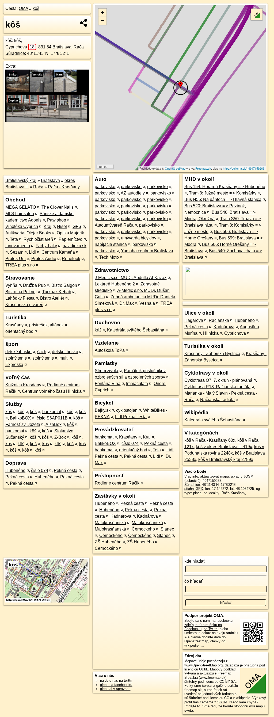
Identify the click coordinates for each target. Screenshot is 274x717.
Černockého (143, 529)
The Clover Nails (57, 207)
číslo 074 (39, 470)
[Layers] (256, 14)
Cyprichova (20, 47)
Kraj (47, 226)
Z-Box (60, 437)
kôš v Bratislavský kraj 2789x (225, 459)
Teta (14, 239)
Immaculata (137, 383)
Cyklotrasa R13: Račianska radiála (217, 386)
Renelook (71, 258)
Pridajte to (192, 706)
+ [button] (102, 12)
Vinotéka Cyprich (21, 226)
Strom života (106, 370)
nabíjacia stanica (111, 244)
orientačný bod (19, 331)
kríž (98, 330)
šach (41, 351)
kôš (36, 8)
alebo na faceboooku (116, 685)
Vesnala (147, 303)
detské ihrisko (18, 351)
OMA (23, 8)
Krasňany (14, 325)
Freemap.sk (203, 168)
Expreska (14, 364)
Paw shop (56, 220)
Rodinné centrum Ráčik (117, 483)
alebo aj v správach (115, 689)
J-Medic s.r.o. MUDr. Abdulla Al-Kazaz (130, 277)
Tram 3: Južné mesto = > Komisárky (222, 193)
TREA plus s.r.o (20, 265)
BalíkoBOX (20, 418)
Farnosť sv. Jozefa (22, 424)
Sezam (16, 252)
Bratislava (50, 180)
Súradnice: (15, 53)
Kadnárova (121, 516)
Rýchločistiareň (38, 239)
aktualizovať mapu (214, 476)
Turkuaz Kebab (56, 291)
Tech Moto (109, 257)
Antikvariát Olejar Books (28, 233)
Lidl (32, 252)
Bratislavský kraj (20, 180)
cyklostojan (127, 410)
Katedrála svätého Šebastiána (135, 330)
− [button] (102, 20)
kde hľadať (194, 561)
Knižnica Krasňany (23, 385)
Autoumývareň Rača (114, 225)
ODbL (203, 669)
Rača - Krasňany (64, 187)
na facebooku (222, 621)
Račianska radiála (217, 399)
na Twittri (211, 629)
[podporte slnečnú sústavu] (47, 120)
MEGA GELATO (20, 207)
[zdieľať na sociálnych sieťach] (84, 22)
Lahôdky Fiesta (20, 298)
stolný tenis (16, 358)
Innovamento (17, 245)
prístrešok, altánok (46, 325)
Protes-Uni (15, 258)
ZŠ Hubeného (108, 542)
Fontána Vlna (107, 383)
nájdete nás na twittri (116, 680)
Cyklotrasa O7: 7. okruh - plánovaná (218, 380)
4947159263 (212, 481)
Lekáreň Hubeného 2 (115, 284)
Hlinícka (211, 333)
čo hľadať (193, 581)
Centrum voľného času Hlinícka (52, 391)
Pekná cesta (65, 470)
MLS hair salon (19, 213)
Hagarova (193, 320)
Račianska (219, 320)
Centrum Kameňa (58, 252)
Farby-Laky (46, 245)
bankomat (51, 411)
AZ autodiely (133, 193)
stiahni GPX (193, 489)
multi (63, 358)
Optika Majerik (70, 233)
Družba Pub (34, 285)
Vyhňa (11, 285)
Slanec (167, 529)
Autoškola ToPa (110, 350)
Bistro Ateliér (52, 298)
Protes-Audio (43, 258)
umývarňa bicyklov (138, 238)
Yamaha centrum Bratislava (147, 251)
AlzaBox (53, 424)
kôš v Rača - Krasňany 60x (209, 440)
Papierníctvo (70, 239)
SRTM (222, 702)
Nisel (62, 226)
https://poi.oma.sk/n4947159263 (243, 168)
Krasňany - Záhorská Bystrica (212, 353)
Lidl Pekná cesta (131, 416)
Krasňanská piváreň (24, 304)
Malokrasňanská (110, 522)
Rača (38, 187)
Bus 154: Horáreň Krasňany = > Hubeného (224, 186)
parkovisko (105, 186)
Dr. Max (126, 303)
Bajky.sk (103, 410)
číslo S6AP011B (52, 418)
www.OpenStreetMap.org (203, 665)
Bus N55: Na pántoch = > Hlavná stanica (222, 199)
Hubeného (15, 470)
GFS (77, 226)
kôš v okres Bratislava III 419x (224, 446)
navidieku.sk (74, 245)
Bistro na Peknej (21, 291)
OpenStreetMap (175, 168)
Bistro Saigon (64, 285)
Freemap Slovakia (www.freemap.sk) (207, 675)
